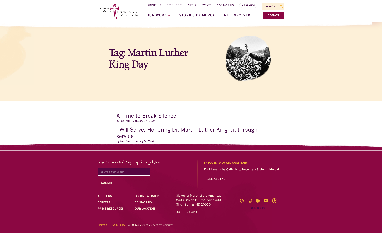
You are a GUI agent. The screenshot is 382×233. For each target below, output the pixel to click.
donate (274, 15)
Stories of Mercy (197, 15)
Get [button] (238, 15)
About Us (154, 5)
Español (249, 5)
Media (192, 5)
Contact (144, 202)
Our (145, 208)
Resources (175, 5)
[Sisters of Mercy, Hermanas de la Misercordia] (116, 11)
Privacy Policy (117, 225)
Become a (147, 196)
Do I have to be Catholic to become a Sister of (242, 169)
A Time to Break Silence (147, 116)
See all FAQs (217, 179)
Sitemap (102, 225)
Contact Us (225, 5)
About (105, 196)
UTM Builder (258, 208)
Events (207, 5)
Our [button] (157, 15)
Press (111, 208)
